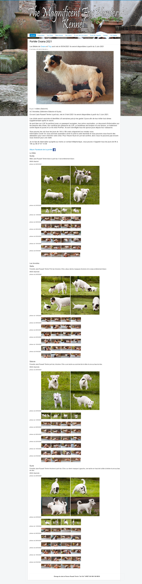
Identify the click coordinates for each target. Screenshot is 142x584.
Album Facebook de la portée (41, 149)
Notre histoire (59, 35)
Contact (105, 35)
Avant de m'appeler (95, 35)
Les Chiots (50, 35)
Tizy (49, 46)
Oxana (43, 46)
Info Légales (113, 35)
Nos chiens (68, 35)
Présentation (40, 35)
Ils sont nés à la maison (81, 35)
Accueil (33, 35)
